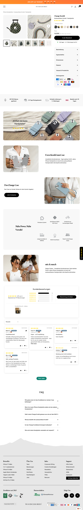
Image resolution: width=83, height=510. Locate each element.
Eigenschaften (60, 54)
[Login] (75, 6)
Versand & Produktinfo (62, 70)
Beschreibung (60, 49)
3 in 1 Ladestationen (8, 467)
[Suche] (72, 6)
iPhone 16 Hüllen (7, 469)
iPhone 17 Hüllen (7, 464)
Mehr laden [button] (41, 378)
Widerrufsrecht (70, 467)
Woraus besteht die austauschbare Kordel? (36, 419)
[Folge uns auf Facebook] (66, 495)
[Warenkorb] (79, 6)
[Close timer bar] (81, 2)
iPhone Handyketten (8, 12)
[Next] (48, 26)
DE (79, 508)
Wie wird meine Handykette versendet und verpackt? (39, 430)
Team (28, 464)
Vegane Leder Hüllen (8, 475)
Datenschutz (69, 469)
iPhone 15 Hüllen (7, 477)
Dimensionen (59, 60)
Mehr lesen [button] (34, 343)
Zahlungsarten (60, 75)
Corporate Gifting (49, 464)
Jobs (28, 477)
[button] (58, 20)
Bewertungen (30, 467)
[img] (9, 328)
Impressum (69, 475)
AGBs (67, 472)
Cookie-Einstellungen (50, 467)
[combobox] (79, 509)
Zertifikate (30, 472)
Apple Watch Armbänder (10, 472)
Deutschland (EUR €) (9, 504)
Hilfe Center (69, 464)
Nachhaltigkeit (31, 475)
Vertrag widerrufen (73, 478)
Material (58, 65)
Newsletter (48, 469)
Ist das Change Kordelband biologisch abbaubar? (38, 425)
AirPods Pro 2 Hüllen (8, 480)
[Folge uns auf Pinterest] (77, 495)
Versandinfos (48, 472)
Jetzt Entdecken (11, 195)
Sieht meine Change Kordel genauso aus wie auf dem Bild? (41, 414)
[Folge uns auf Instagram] (72, 495)
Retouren (47, 477)
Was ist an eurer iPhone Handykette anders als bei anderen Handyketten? (41, 408)
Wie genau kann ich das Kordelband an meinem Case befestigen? (39, 401)
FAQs (46, 475)
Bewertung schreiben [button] (66, 297)
